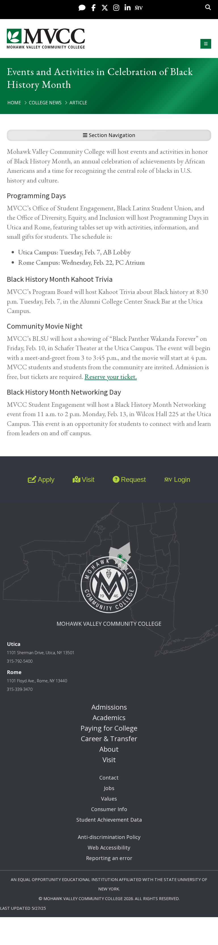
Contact (109, 777)
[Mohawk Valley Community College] (46, 38)
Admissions (109, 707)
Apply (46, 479)
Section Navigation (111, 135)
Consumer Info (109, 809)
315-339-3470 (19, 689)
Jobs (109, 788)
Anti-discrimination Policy (109, 837)
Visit (88, 479)
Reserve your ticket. (111, 376)
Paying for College (109, 728)
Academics (109, 717)
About (109, 749)
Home (14, 103)
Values (109, 798)
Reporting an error (109, 858)
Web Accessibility (109, 847)
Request (133, 479)
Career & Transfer (109, 738)
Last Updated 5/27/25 (23, 908)
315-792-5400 (19, 661)
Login (182, 479)
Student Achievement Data (109, 819)
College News (45, 103)
